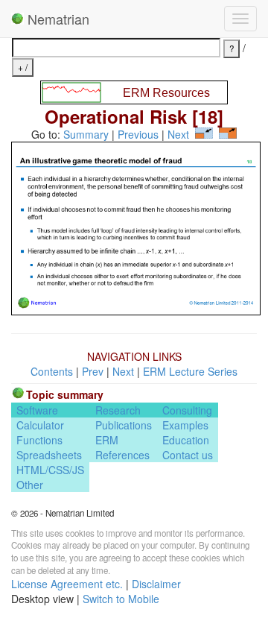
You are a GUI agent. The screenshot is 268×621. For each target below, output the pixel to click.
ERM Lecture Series (190, 371)
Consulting (187, 410)
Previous (138, 134)
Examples (185, 424)
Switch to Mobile (121, 598)
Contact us (187, 454)
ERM (106, 439)
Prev (92, 371)
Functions (39, 439)
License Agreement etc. (67, 583)
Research (118, 410)
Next (178, 134)
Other (29, 484)
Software (37, 410)
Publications (123, 424)
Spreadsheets (49, 454)
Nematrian (56, 18)
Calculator (40, 424)
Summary (86, 134)
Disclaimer (156, 583)
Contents (52, 371)
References (122, 454)
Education (185, 439)
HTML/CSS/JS (50, 469)
